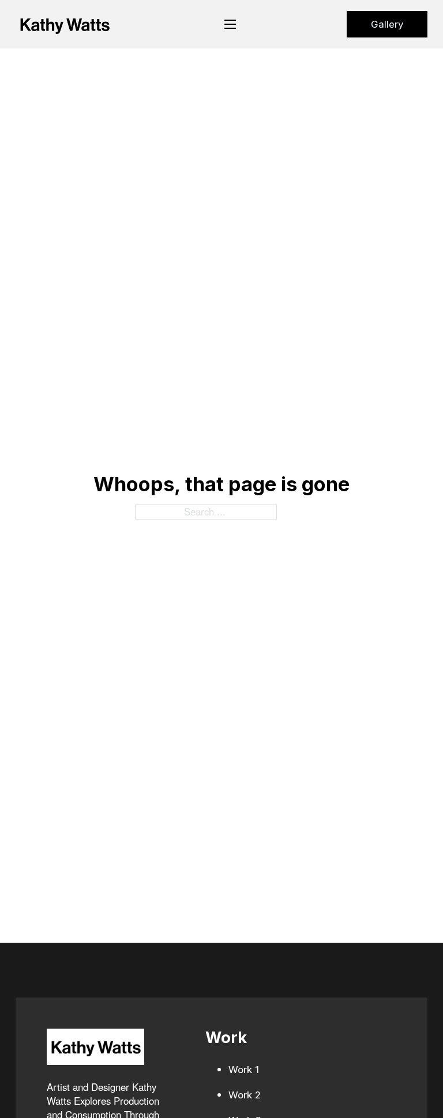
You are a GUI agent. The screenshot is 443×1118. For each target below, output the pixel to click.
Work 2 (244, 1095)
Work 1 (243, 1069)
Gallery (387, 24)
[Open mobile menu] (230, 24)
